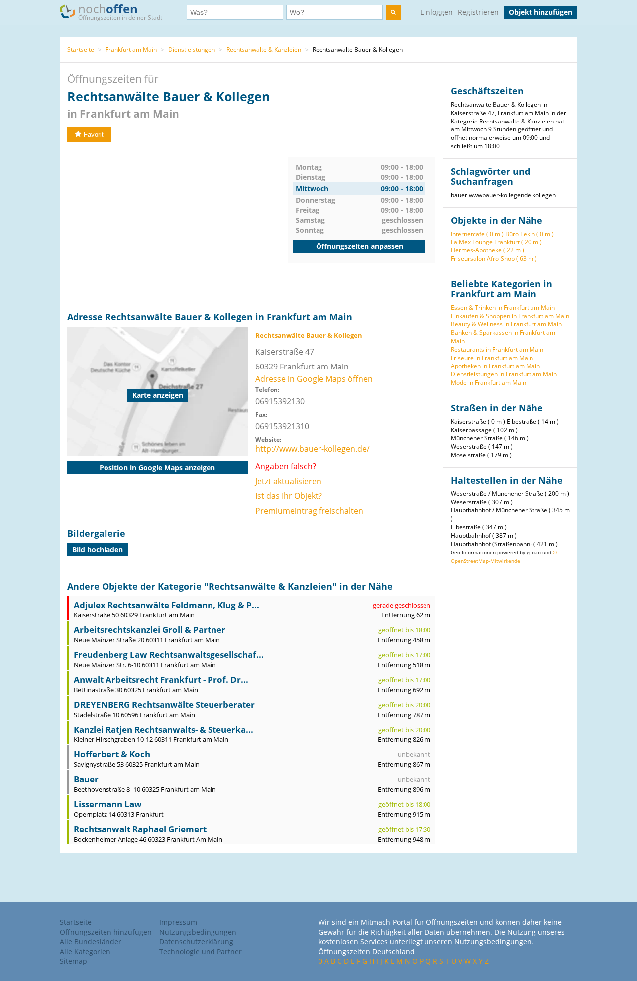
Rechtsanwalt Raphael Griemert (140, 829)
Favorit (94, 134)
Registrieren (478, 12)
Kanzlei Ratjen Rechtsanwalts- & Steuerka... (163, 729)
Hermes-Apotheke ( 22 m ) (487, 250)
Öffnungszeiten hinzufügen (106, 932)
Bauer (86, 779)
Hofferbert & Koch (112, 754)
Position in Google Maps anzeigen (157, 467)
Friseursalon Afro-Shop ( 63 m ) (494, 258)
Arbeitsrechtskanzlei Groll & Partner (149, 629)
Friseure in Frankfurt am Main (492, 358)
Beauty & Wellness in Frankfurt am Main (506, 324)
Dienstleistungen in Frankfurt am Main (504, 374)
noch (120, 11)
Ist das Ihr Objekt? (288, 495)
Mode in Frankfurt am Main (488, 382)
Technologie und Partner (200, 951)
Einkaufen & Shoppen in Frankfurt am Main (510, 316)
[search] (393, 12)
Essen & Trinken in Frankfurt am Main (503, 307)
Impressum (178, 922)
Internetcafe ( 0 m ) (477, 234)
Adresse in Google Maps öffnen (314, 378)
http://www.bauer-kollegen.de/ (312, 448)
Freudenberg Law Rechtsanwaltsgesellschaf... (169, 654)
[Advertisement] (177, 227)
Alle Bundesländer (90, 941)
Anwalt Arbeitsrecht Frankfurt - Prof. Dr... (161, 679)
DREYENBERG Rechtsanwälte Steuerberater (164, 704)
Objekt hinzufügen (540, 12)
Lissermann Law (108, 804)
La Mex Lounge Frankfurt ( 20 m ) (496, 242)
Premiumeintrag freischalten (309, 510)
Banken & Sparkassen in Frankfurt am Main (503, 336)
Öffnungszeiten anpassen (359, 246)
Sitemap (73, 961)
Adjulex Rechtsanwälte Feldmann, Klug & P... (166, 605)
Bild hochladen (97, 549)
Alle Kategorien (85, 951)
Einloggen (436, 12)
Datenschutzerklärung (196, 941)
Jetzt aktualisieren (288, 481)
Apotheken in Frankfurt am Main (495, 366)
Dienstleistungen (191, 49)
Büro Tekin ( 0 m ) (529, 234)
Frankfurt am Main (131, 49)
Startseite (80, 49)
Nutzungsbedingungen (197, 932)
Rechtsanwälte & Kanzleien (263, 49)
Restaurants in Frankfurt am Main (497, 349)
